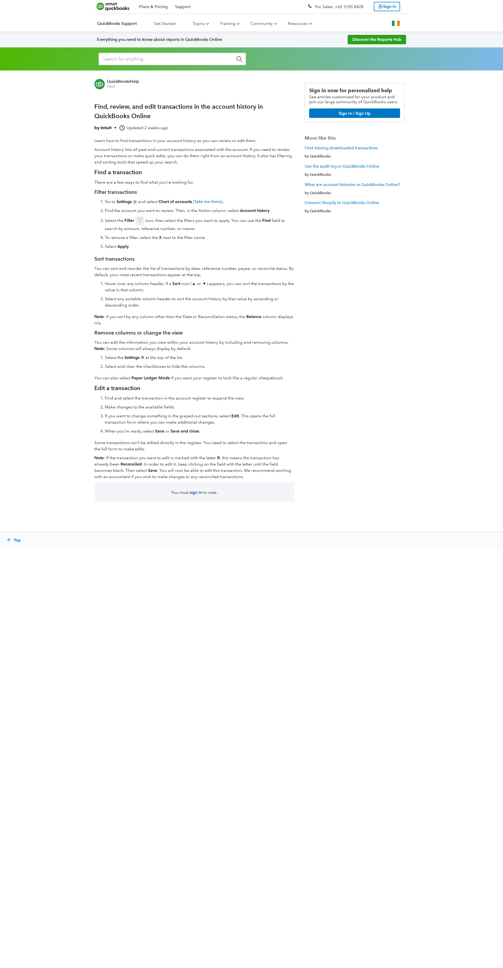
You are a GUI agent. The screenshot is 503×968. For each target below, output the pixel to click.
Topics (199, 23)
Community (261, 23)
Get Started (165, 23)
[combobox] (172, 59)
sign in (196, 492)
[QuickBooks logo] (113, 6)
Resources (298, 23)
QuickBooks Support (117, 23)
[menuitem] (120, 23)
